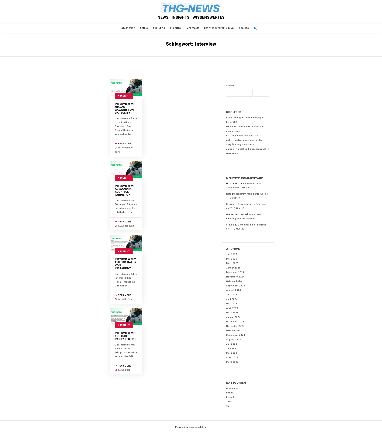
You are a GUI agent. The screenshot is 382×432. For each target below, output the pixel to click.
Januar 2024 (233, 317)
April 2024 (232, 308)
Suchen (230, 85)
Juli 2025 (231, 254)
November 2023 (235, 326)
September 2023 (235, 335)
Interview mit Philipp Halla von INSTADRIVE (125, 264)
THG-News (159, 28)
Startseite (128, 28)
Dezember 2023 (235, 321)
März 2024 (232, 312)
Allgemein (232, 388)
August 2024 (233, 290)
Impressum (192, 28)
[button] (257, 29)
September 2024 (235, 285)
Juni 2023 (232, 348)
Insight (125, 96)
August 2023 (233, 339)
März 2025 (232, 263)
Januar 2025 (233, 267)
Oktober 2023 (234, 330)
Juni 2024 (232, 299)
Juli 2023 (231, 344)
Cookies (244, 28)
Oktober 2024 (234, 281)
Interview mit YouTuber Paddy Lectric (126, 336)
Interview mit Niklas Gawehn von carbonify (125, 108)
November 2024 (235, 276)
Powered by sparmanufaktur (191, 427)
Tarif (228, 406)
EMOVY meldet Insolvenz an (242, 135)
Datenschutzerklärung (219, 28)
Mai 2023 (231, 353)
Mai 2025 (231, 258)
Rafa (228, 193)
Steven (230, 204)
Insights (175, 28)
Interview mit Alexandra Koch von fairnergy (125, 190)
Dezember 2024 (235, 272)
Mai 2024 (231, 303)
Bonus (144, 28)
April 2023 (232, 357)
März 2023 (232, 362)
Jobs (229, 401)
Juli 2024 (231, 294)
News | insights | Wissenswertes (191, 17)
